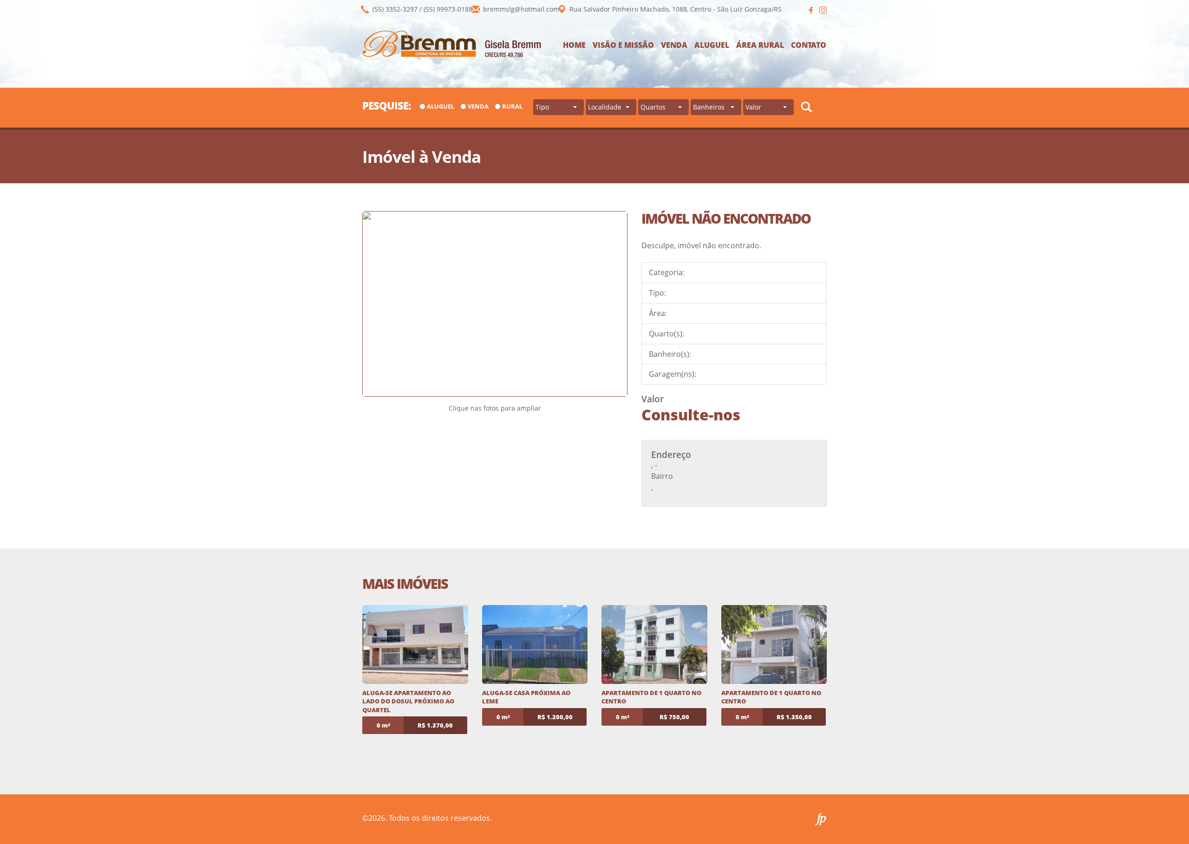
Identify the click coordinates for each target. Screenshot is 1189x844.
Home (574, 45)
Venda (674, 45)
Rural (512, 106)
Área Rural (760, 45)
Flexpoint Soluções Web (821, 819)
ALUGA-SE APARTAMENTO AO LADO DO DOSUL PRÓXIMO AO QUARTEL (408, 701)
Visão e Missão (623, 45)
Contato (808, 45)
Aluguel (711, 45)
